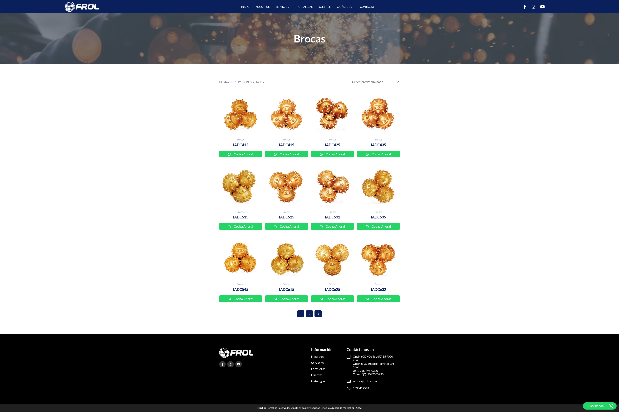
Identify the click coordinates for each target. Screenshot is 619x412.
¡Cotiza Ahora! (242, 154)
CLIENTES (324, 6)
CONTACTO (367, 6)
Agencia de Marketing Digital (346, 407)
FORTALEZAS (305, 6)
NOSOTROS (263, 6)
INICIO (245, 6)
